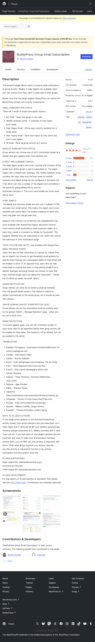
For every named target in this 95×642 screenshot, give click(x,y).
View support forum (74, 203)
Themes (29, 583)
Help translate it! (69, 18)
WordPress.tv (56, 591)
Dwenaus (41, 555)
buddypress (87, 122)
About (5, 578)
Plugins (29, 587)
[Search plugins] (28, 26)
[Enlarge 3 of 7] (37, 498)
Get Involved (78, 578)
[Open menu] (91, 3)
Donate (76, 587)
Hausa (11, 624)
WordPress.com (10, 599)
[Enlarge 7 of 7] (57, 516)
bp (80, 122)
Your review (71, 180)
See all (90, 180)
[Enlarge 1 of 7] (17, 498)
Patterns (29, 591)
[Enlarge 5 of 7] (37, 526)
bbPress (7, 608)
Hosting (6, 587)
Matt (5, 604)
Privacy (5, 591)
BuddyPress (9, 612)
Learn (51, 578)
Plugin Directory (9, 11)
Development (52, 69)
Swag (75, 591)
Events (75, 583)
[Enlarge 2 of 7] (17, 514)
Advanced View (73, 134)
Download (86, 57)
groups (89, 127)
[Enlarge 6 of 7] (57, 498)
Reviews (21, 69)
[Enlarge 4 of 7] (37, 515)
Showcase (30, 578)
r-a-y (10, 561)
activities (81, 117)
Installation (35, 69)
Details (8, 69)
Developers (54, 587)
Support (89, 69)
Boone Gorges (26, 59)
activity (89, 117)
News (5, 583)
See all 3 (89, 112)
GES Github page (18, 482)
